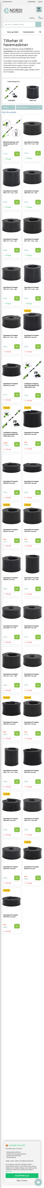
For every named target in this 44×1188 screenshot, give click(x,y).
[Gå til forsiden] (4, 32)
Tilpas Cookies (22, 1180)
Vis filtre (6, 107)
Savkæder (11, 100)
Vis (17, 154)
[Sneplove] (32, 92)
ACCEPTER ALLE (22, 1176)
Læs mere (9, 1171)
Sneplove (32, 100)
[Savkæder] (11, 92)
